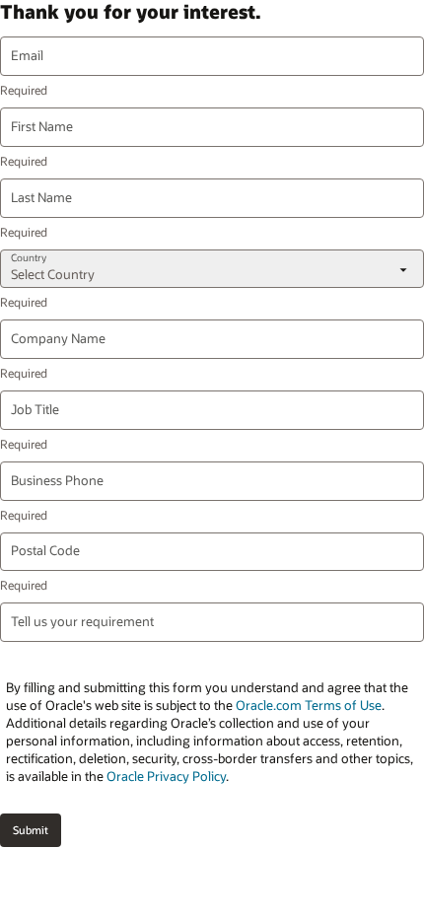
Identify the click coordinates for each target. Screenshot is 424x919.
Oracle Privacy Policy (166, 776)
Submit (30, 829)
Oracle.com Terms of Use (309, 705)
